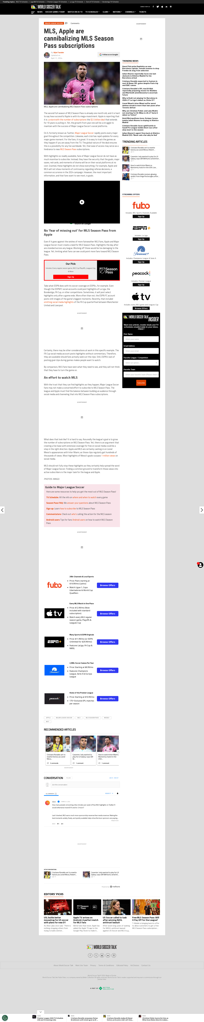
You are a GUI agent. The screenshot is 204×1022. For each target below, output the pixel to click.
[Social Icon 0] (90, 955)
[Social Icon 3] (108, 955)
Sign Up (141, 216)
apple (48, 718)
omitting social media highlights (59, 302)
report (116, 824)
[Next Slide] (118, 751)
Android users (78, 519)
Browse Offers (107, 585)
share (111, 824)
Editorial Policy (122, 965)
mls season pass (92, 718)
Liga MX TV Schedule (38, 2)
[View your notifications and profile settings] (117, 793)
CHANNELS (129, 11)
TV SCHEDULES (91, 11)
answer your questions (77, 503)
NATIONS (117, 11)
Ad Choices (134, 965)
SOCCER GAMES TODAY (55, 11)
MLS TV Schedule (22, 2)
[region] (82, 832)
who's (74, 514)
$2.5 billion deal (98, 119)
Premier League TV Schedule (57, 2)
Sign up (116, 778)
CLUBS (105, 11)
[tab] (51, 794)
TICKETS (142, 11)
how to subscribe (68, 508)
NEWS (39, 11)
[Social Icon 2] (102, 955)
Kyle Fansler (59, 52)
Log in (111, 778)
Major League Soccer (84, 133)
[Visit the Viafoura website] (115, 887)
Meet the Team (81, 965)
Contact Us (145, 965)
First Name (128, 334)
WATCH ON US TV (75, 11)
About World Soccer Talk (63, 965)
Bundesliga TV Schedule (110, 2)
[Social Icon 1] (96, 955)
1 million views (108, 455)
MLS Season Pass (68, 149)
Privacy (93, 965)
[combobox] (140, 363)
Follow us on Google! (110, 54)
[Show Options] (156, 363)
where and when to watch (84, 497)
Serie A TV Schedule (93, 2)
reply (53, 824)
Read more (115, 821)
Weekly (106, 718)
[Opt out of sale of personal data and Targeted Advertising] (5, 1018)
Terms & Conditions (106, 965)
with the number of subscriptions (67, 119)
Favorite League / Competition (136, 357)
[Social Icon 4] (114, 955)
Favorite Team (129, 369)
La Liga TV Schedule (76, 2)
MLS (78, 718)
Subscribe (141, 382)
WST (47, 721)
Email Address (129, 345)
